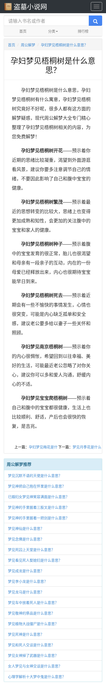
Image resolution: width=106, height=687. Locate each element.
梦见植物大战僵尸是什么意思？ (33, 623)
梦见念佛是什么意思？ (26, 538)
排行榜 (83, 31)
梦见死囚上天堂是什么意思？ (31, 549)
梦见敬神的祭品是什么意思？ (31, 613)
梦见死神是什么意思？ (26, 634)
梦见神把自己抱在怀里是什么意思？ (37, 486)
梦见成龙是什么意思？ (26, 570)
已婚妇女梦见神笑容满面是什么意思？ (38, 496)
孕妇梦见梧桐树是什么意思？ (64, 44)
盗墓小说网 (30, 6)
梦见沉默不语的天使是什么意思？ (35, 475)
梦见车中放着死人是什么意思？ (33, 602)
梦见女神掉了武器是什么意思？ (33, 655)
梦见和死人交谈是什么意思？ (31, 644)
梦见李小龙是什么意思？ (28, 581)
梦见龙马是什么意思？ (26, 591)
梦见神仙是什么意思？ (26, 528)
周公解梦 (28, 44)
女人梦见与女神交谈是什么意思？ (35, 665)
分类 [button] (51, 31)
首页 (22, 31)
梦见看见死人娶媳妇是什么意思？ (35, 560)
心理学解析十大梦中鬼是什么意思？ (37, 676)
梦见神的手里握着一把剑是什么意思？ (38, 517)
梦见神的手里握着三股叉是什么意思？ (38, 507)
